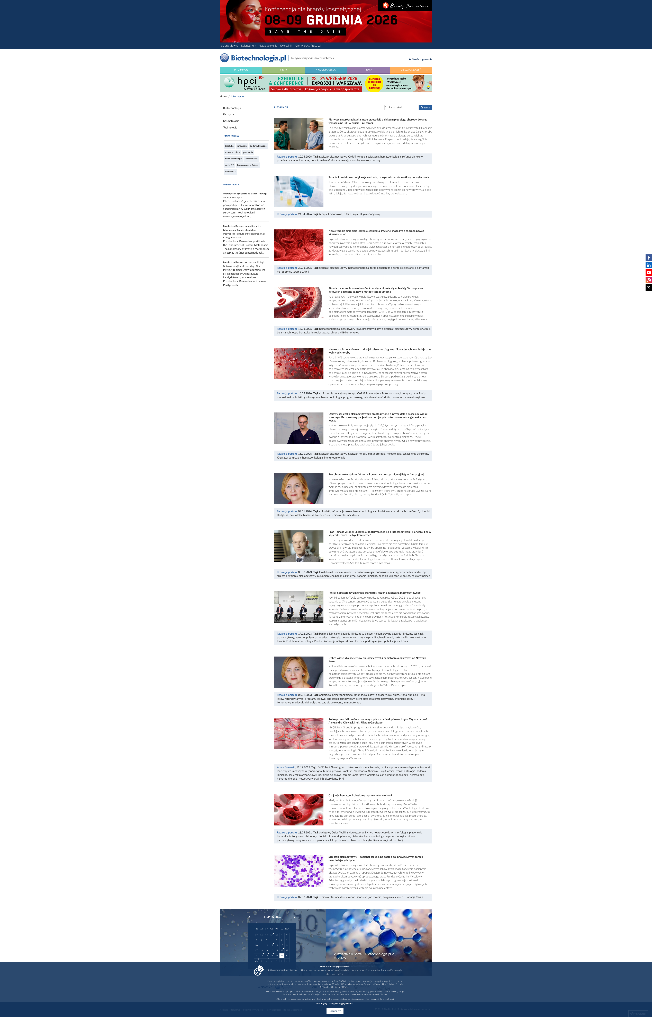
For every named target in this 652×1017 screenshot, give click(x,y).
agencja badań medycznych (412, 572)
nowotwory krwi (351, 328)
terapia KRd (284, 641)
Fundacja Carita (413, 897)
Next (293, 917)
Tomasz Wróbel (343, 572)
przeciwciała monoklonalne (293, 160)
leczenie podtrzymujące (369, 641)
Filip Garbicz (386, 771)
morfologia (401, 832)
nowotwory (349, 637)
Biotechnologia (232, 108)
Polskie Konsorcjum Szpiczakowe (334, 641)
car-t (383, 775)
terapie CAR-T (301, 271)
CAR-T (352, 156)
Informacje (241, 70)
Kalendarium (248, 45)
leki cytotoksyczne (309, 397)
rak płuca (393, 695)
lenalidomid (326, 572)
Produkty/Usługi (326, 70)
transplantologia (405, 771)
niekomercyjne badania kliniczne (393, 633)
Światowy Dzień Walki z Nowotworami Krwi (345, 832)
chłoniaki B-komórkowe (345, 332)
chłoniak (310, 836)
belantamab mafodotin (377, 397)
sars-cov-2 (230, 172)
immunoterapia (376, 453)
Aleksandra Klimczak (366, 771)
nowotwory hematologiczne (408, 397)
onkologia (334, 637)
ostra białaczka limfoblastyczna (310, 332)
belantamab (284, 332)
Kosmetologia (231, 121)
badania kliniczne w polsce (394, 576)
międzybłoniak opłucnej (306, 702)
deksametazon (417, 637)
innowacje (242, 146)
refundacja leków (412, 156)
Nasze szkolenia (268, 45)
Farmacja (228, 114)
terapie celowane (403, 267)
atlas (325, 637)
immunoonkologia (334, 457)
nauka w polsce (232, 152)
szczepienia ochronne (415, 453)
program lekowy (352, 397)
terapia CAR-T (356, 393)
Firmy (283, 70)
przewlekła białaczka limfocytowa (310, 515)
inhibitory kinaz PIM (332, 778)
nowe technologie (233, 159)
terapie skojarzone (381, 267)
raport (352, 897)
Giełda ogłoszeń (411, 70)
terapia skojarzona (368, 156)
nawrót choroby (370, 160)
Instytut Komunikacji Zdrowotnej (383, 840)
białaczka (357, 836)
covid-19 (229, 165)
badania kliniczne (258, 146)
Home (223, 96)
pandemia (248, 152)
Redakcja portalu (287, 156)
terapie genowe (332, 771)
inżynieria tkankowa (329, 775)
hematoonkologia (390, 156)
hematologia (394, 453)
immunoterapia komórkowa (382, 393)
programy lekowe (372, 328)
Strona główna (229, 45)
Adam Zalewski (286, 767)
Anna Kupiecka (410, 695)
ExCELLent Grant (328, 767)
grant (342, 767)
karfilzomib (401, 637)
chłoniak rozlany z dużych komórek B (397, 511)
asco (318, 637)
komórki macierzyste (367, 767)
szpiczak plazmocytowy (333, 156)
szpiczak (282, 576)
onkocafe (381, 695)
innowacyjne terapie (369, 897)
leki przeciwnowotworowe (346, 840)
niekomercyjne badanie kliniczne (336, 576)
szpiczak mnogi (357, 453)
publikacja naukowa (396, 641)
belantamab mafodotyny (325, 160)
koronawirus (252, 159)
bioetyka (229, 146)
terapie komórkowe (330, 214)
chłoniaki (324, 511)
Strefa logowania (421, 59)
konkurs (347, 771)
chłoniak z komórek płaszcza (333, 836)
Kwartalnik (286, 45)
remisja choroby (350, 160)
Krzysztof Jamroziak (289, 457)
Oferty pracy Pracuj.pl (308, 45)
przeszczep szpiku (367, 637)
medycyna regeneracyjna (307, 771)
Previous (250, 917)
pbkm (350, 767)
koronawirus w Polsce (247, 165)
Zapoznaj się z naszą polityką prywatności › (335, 1004)
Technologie (230, 127)
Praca (368, 70)
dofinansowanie (385, 572)
